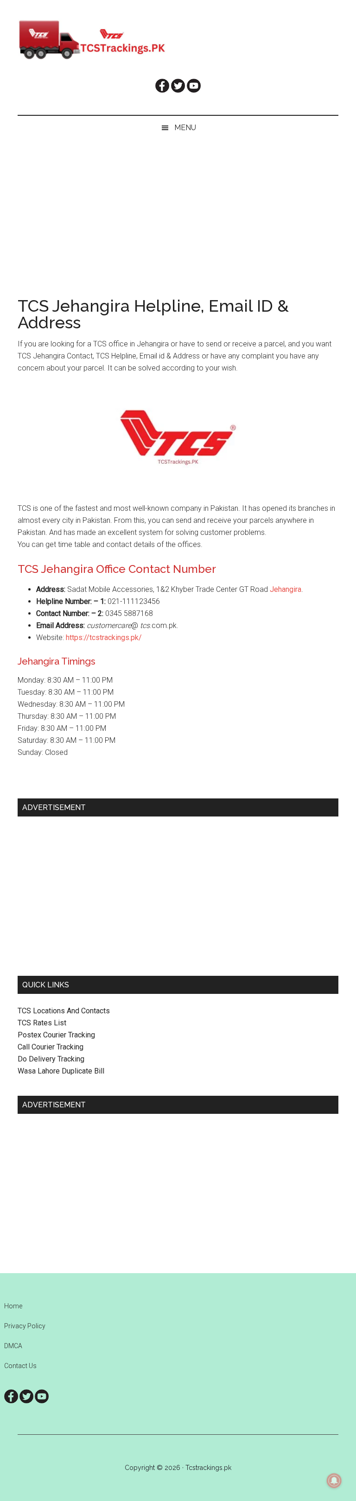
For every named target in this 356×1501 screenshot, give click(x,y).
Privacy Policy (24, 1326)
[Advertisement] (178, 209)
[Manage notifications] (334, 1480)
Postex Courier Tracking (56, 1034)
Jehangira (285, 589)
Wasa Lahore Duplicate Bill (61, 1071)
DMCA (13, 1346)
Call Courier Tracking (50, 1047)
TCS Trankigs (178, 39)
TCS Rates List (42, 1022)
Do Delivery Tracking (51, 1059)
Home (13, 1306)
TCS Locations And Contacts (64, 1010)
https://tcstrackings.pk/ (104, 637)
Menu (185, 127)
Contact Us (20, 1365)
